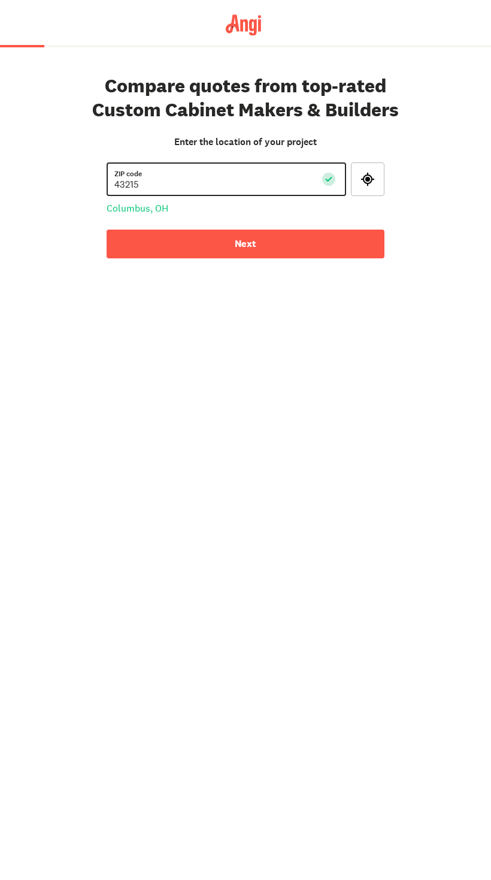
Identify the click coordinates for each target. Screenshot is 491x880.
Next (245, 243)
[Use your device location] (367, 179)
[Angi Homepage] (245, 24)
